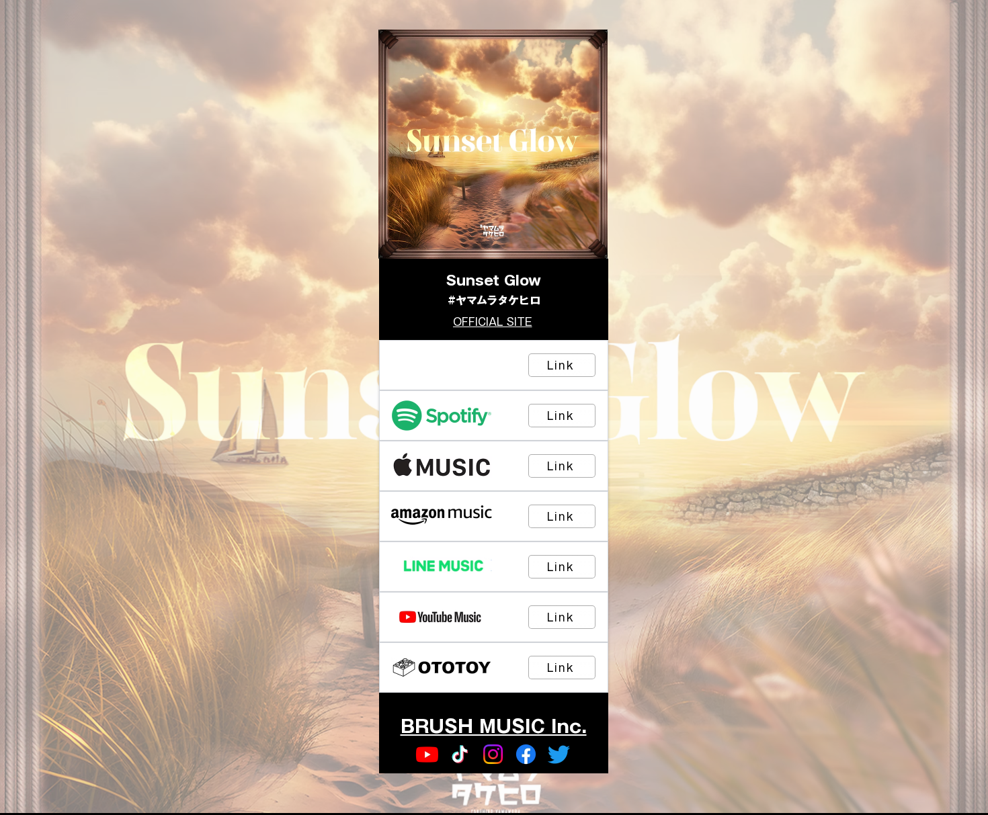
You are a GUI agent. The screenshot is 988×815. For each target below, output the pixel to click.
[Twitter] (559, 754)
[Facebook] (526, 754)
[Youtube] (427, 754)
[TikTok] (460, 754)
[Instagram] (493, 754)
